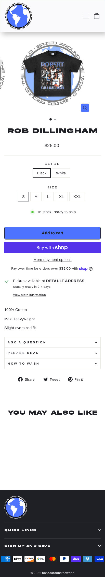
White (61, 173)
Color (52, 163)
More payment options (52, 260)
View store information (29, 294)
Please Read (24, 352)
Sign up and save (27, 545)
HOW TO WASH (24, 363)
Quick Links (20, 530)
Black (41, 173)
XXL (77, 197)
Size (52, 187)
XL (61, 197)
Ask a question (27, 342)
